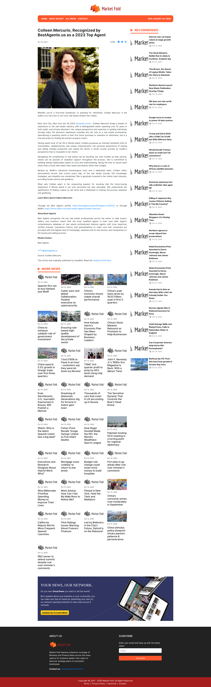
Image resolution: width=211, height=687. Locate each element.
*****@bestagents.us (47, 250)
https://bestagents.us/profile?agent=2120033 (94, 205)
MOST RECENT (56, 18)
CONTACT (83, 18)
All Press (71, 18)
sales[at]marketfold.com (72, 669)
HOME (44, 18)
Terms (86, 683)
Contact (122, 683)
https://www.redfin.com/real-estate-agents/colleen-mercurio (73, 208)
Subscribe (140, 658)
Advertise (111, 683)
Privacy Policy (98, 683)
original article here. (102, 260)
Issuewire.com (83, 123)
